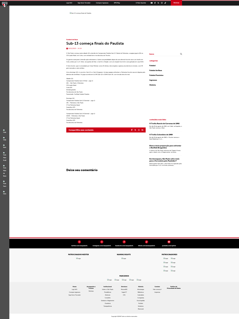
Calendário (141, 295)
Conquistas (140, 298)
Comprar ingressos (102, 3)
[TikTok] (165, 3)
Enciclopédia (141, 300)
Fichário (140, 303)
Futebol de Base (72, 39)
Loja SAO (69, 3)
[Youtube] (152, 3)
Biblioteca (141, 292)
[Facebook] (155, 3)
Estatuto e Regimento (107, 300)
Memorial (141, 309)
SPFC (4, 4)
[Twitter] (158, 3)
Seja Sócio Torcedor (84, 3)
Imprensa (157, 292)
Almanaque (140, 289)
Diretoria (107, 295)
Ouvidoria (108, 303)
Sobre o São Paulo (107, 289)
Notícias (176, 3)
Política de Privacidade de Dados (174, 287)
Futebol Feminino (156, 75)
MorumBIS (124, 289)
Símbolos (140, 306)
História (152, 85)
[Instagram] (162, 3)
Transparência (108, 306)
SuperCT (124, 292)
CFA (124, 295)
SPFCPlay (117, 3)
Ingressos (153, 80)
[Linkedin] (142, 130)
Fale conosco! (157, 289)
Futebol (152, 66)
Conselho (108, 298)
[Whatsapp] (139, 130)
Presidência (107, 292)
